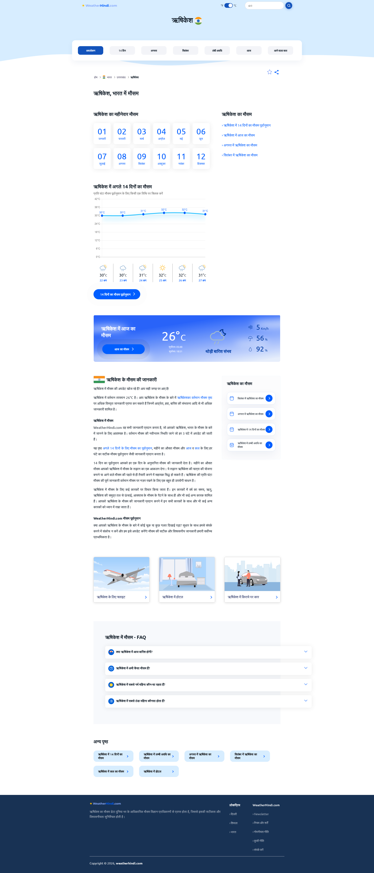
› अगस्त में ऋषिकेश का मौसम (239, 145)
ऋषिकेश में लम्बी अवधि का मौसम (157, 756)
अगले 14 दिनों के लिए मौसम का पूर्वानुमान (127, 448)
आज (249, 50)
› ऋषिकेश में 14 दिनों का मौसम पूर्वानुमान (246, 125)
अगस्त (154, 50)
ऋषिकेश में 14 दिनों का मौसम (110, 756)
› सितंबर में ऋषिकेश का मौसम (240, 155)
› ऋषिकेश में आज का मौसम (238, 135)
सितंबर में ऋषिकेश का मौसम (246, 756)
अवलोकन (90, 50)
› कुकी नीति (258, 840)
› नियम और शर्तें (260, 823)
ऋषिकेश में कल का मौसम (111, 771)
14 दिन (122, 50)
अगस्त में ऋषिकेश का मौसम (200, 756)
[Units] (228, 5)
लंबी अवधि (217, 50)
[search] (288, 5)
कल (197, 448)
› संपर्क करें (258, 849)
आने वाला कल (280, 50)
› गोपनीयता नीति (261, 831)
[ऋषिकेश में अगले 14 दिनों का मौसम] (153, 230)
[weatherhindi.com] (99, 5)
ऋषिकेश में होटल (152, 771)
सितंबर (185, 50)
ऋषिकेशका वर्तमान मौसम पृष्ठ (194, 397)
